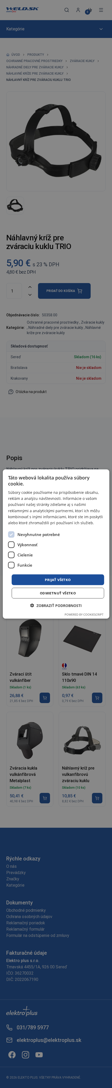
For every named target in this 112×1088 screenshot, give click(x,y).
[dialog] (56, 544)
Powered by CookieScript (84, 614)
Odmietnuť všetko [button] (58, 593)
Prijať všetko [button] (58, 579)
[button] (56, 606)
